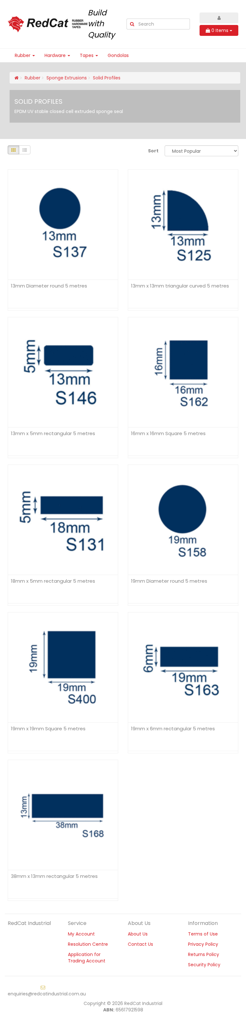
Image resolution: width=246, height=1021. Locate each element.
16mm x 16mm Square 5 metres (168, 433)
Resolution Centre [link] (88, 944)
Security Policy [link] (204, 964)
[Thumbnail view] (13, 149)
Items (220, 30)
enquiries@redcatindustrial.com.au (47, 994)
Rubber (23, 55)
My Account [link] (81, 934)
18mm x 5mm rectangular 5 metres (53, 581)
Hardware (56, 55)
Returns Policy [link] (203, 954)
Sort (153, 151)
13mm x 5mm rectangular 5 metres (53, 433)
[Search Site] (132, 24)
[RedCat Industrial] (48, 23)
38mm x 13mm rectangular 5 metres (54, 876)
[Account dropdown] (219, 17)
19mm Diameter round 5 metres (169, 581)
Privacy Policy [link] (203, 944)
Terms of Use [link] (203, 934)
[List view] (24, 149)
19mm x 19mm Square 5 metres (48, 728)
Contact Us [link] (140, 944)
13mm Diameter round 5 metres (49, 285)
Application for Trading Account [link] (86, 957)
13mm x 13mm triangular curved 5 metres (180, 285)
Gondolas (118, 55)
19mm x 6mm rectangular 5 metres (173, 728)
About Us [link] (138, 934)
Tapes (87, 55)
